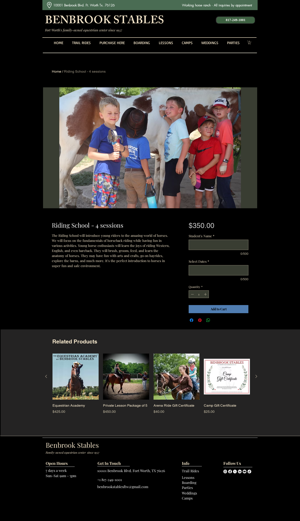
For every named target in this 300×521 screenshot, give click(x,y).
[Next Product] (256, 376)
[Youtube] (244, 471)
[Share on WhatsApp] (208, 320)
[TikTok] (249, 471)
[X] (235, 471)
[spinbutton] (199, 294)
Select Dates (199, 261)
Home (56, 71)
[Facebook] (230, 471)
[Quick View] (75, 377)
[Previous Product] (46, 376)
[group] (151, 386)
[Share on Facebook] (191, 320)
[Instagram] (225, 471)
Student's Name (201, 236)
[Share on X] (216, 320)
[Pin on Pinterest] (199, 320)
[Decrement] (192, 294)
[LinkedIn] (240, 471)
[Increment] (205, 294)
